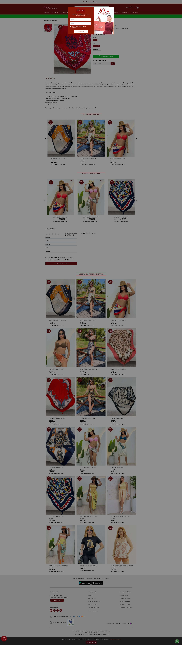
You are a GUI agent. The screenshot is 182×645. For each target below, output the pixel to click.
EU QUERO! (81, 31)
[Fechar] (110, 9)
